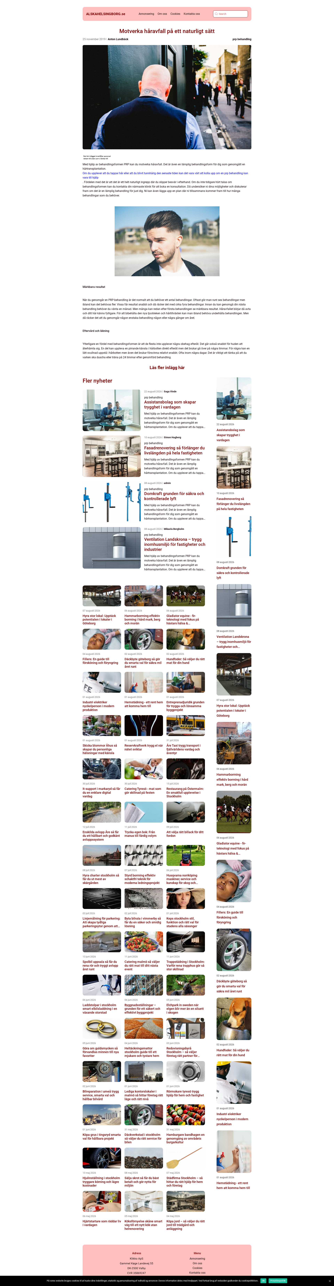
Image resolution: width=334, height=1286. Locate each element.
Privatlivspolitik (277, 1281)
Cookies (175, 13)
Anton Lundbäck (118, 39)
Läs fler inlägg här (167, 367)
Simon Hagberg (172, 437)
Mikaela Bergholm (174, 529)
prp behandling (242, 39)
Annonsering (146, 13)
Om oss (162, 13)
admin (167, 483)
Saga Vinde (170, 391)
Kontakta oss (192, 13)
